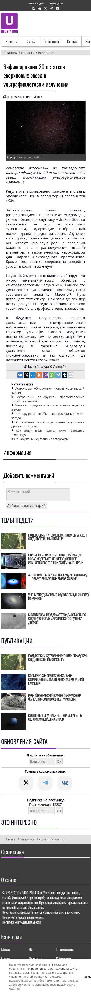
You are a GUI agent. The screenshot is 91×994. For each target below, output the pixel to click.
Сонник (72, 41)
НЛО (32, 949)
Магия (6, 949)
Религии (35, 959)
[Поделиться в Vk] (21, 375)
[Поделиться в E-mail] (71, 375)
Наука (5, 959)
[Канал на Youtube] (57, 8)
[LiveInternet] (5, 866)
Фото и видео (36, 3)
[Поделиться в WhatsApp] (52, 375)
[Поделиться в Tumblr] (65, 375)
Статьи (30, 41)
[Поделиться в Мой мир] (33, 375)
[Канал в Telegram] (51, 8)
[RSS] (33, 8)
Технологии (65, 949)
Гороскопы (51, 41)
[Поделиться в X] (27, 375)
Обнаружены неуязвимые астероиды (41, 439)
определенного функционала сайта (52, 969)
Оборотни (63, 959)
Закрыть (85, 977)
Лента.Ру (59, 366)
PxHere (38, 157)
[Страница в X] (45, 8)
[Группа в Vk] (39, 8)
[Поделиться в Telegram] (58, 375)
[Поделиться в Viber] (46, 375)
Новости (11, 41)
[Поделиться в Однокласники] (39, 375)
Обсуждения (56, 3)
